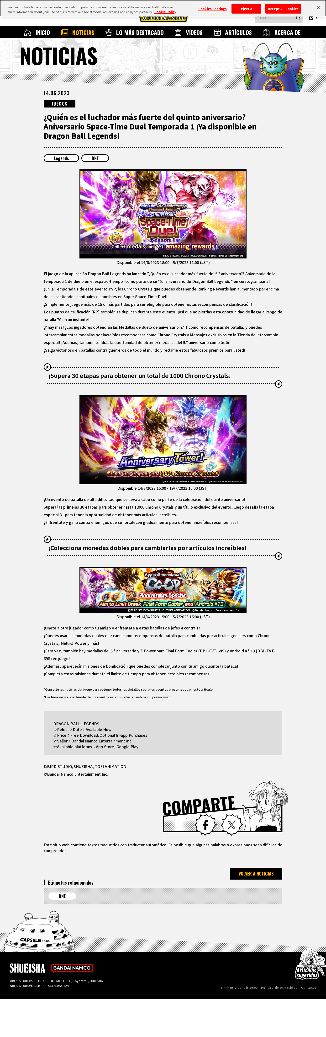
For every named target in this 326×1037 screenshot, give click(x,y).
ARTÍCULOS (238, 32)
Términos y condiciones (238, 987)
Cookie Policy (165, 12)
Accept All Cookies (283, 8)
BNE (95, 158)
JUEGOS (60, 104)
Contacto (308, 987)
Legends (61, 158)
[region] (163, 8)
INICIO (43, 32)
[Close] (318, 7)
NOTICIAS (83, 32)
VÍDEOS (194, 32)
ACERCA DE (287, 32)
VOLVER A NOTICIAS (256, 873)
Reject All (246, 8)
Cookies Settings (212, 8)
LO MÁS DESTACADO (140, 32)
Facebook (205, 825)
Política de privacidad (279, 987)
